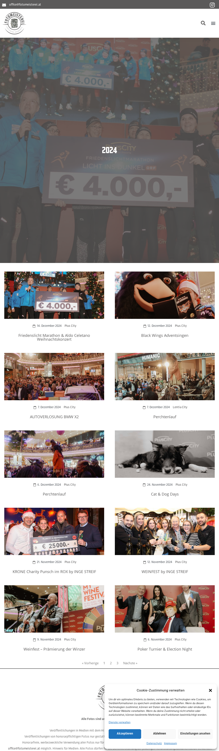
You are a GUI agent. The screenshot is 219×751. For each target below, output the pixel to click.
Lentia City (180, 407)
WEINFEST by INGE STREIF (165, 571)
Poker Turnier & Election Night (165, 649)
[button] (210, 690)
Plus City (70, 326)
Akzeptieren (125, 733)
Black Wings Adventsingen (164, 335)
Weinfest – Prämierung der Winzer (54, 649)
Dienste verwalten (119, 722)
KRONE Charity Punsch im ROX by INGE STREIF (54, 571)
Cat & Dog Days (165, 494)
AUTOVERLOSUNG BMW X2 (54, 416)
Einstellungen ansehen (195, 733)
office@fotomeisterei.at (24, 748)
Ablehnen (159, 733)
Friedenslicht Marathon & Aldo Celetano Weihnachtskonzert (54, 337)
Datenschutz (154, 743)
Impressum (170, 743)
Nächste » (130, 663)
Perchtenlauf (164, 416)
